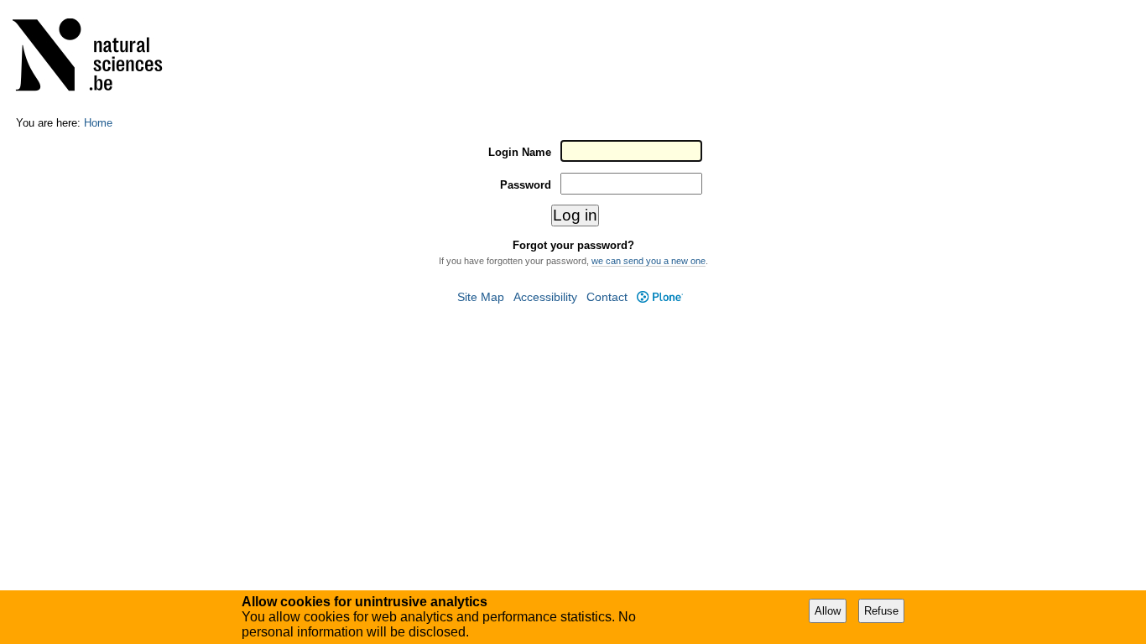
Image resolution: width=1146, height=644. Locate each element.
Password (525, 185)
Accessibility (545, 297)
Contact (607, 297)
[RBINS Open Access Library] (98, 58)
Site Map (480, 297)
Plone (659, 297)
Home (98, 123)
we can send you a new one (648, 261)
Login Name (519, 152)
